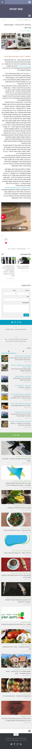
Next (28, 35)
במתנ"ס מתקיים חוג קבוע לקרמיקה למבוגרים (18, 185)
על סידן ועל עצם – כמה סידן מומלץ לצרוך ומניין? (17, 528)
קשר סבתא (16, 9)
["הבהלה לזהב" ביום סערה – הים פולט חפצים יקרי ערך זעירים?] (4, 422)
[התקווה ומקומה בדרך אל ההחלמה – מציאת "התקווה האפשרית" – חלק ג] (16, 659)
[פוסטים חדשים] (8, 349)
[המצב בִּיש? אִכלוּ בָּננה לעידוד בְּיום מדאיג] (16, 495)
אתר (28, 294)
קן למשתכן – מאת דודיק (24, 385)
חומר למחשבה (27, 20)
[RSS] (20, 320)
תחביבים (19, 20)
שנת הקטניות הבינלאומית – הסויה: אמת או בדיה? (17, 694)
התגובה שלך (25, 300)
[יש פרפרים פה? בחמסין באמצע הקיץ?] (4, 404)
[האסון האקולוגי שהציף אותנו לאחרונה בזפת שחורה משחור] (4, 365)
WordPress (16, 738)
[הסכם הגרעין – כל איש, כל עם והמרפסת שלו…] (23, 258)
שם (14, 288)
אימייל (27, 288)
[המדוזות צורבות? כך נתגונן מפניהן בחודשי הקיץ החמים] (4, 376)
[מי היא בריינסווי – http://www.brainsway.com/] (16, 540)
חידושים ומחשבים (27, 548)
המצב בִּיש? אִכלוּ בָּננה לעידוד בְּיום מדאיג (19, 506)
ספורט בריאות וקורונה (26, 454)
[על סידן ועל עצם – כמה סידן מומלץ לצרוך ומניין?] (16, 518)
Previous (24, 35)
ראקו (9, 246)
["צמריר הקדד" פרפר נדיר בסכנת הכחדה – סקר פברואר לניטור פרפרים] (4, 356)
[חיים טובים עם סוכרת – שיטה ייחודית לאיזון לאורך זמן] (16, 634)
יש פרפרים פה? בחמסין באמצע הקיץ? (21, 403)
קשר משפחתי (17, 667)
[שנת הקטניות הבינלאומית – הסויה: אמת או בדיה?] (16, 683)
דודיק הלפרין (28, 383)
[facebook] (15, 320)
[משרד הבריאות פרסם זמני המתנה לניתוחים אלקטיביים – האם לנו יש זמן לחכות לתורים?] (16, 470)
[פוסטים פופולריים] (23, 349)
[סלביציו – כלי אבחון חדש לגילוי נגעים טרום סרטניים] (16, 612)
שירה (16, 383)
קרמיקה (13, 246)
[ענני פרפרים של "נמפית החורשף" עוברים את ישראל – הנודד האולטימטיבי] (4, 394)
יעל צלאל (28, 31)
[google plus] (18, 320)
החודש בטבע (28, 354)
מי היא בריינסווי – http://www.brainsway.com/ (17, 551)
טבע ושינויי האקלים (19, 354)
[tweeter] (12, 320)
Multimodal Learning (25, 64)
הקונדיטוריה (28, 503)
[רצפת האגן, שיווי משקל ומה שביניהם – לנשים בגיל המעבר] (16, 446)
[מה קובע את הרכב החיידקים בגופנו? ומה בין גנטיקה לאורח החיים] (16, 563)
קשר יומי (24, 365)
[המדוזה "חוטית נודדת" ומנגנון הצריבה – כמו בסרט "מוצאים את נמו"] (4, 412)
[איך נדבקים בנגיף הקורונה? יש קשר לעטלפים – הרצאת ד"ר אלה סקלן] (16, 587)
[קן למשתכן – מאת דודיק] (4, 386)
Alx (25, 738)
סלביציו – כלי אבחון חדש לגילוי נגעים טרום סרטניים (16, 622)
